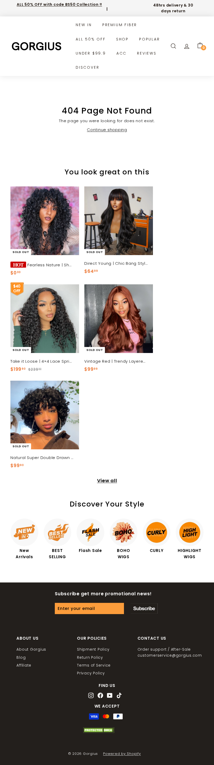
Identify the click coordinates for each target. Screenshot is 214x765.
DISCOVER (87, 67)
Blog (21, 657)
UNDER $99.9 (91, 53)
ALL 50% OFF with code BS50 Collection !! (59, 4)
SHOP (122, 39)
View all (107, 480)
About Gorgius (31, 649)
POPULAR (149, 39)
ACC (121, 53)
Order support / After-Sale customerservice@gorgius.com (170, 652)
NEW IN (84, 24)
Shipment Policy (93, 649)
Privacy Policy (91, 673)
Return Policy (90, 657)
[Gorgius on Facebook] (100, 696)
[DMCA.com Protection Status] (98, 731)
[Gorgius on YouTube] (109, 696)
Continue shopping (107, 129)
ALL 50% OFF (91, 39)
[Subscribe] (144, 608)
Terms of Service (94, 665)
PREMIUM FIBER (119, 24)
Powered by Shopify (122, 753)
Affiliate (23, 665)
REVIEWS (147, 53)
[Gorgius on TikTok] (119, 696)
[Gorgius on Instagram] (91, 696)
